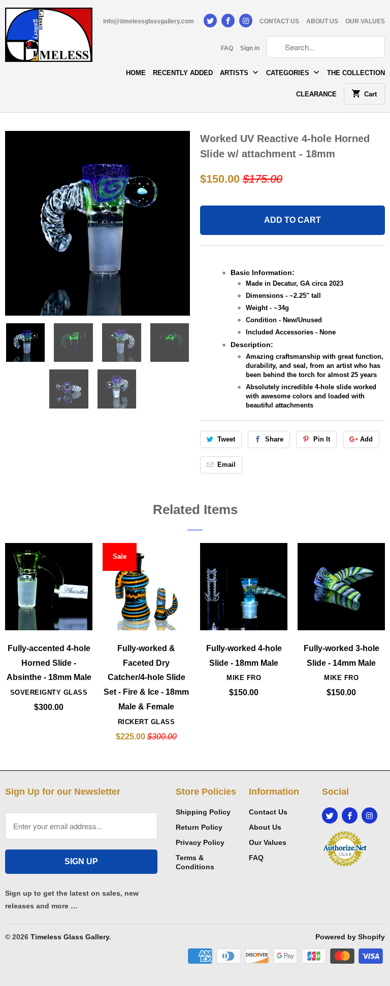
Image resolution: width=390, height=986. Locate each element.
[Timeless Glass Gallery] (48, 38)
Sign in (249, 48)
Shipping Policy (203, 812)
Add (366, 439)
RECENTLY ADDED (183, 73)
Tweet (226, 439)
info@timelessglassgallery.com (148, 21)
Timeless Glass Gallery (69, 937)
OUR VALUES (365, 21)
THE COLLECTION (356, 73)
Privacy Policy (200, 842)
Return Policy (199, 827)
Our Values (267, 842)
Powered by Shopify (350, 937)
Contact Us (268, 812)
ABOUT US (322, 21)
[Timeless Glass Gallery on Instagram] (245, 20)
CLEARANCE (316, 94)
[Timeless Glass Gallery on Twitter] (210, 20)
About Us (265, 827)
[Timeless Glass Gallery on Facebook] (228, 20)
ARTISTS (235, 73)
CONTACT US (279, 21)
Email (226, 464)
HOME (136, 73)
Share (274, 439)
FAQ (227, 48)
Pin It (321, 439)
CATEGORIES (288, 73)
